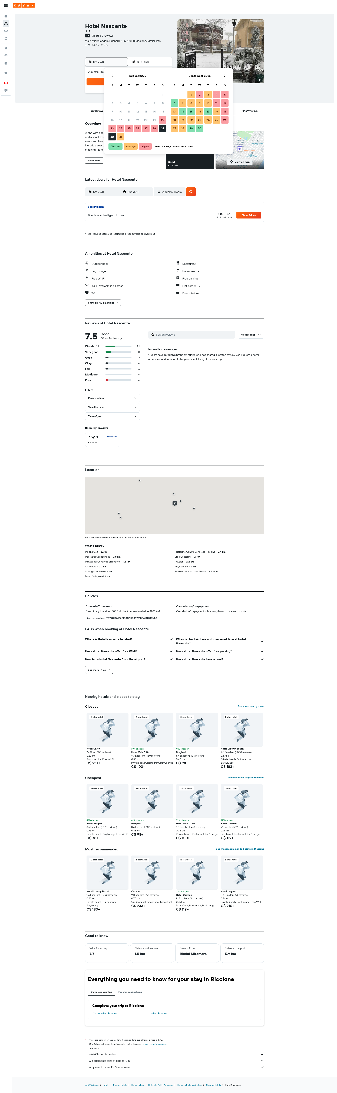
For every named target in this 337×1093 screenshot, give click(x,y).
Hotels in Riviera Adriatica (189, 1085)
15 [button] (162, 111)
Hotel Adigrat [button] (94, 823)
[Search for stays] (6, 23)
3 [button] (120, 103)
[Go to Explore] (6, 48)
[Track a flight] (6, 55)
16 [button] (112, 120)
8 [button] (163, 103)
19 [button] (137, 120)
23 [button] (112, 128)
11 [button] (129, 111)
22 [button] (162, 120)
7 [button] (154, 103)
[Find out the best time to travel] (6, 63)
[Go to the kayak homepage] (24, 5)
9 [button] (112, 111)
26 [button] (137, 128)
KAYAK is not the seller (102, 1054)
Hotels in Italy (137, 1085)
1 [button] (162, 94)
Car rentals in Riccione (105, 1013)
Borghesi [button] (181, 752)
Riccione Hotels (213, 1085)
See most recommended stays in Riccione (240, 848)
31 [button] (120, 137)
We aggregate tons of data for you (110, 1060)
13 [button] (146, 111)
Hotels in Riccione (157, 1013)
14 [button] (154, 111)
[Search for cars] (6, 30)
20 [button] (146, 120)
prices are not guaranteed (155, 1044)
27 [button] (145, 128)
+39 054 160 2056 (96, 45)
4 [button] (129, 103)
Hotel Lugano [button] (228, 891)
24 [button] (120, 128)
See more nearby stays (251, 706)
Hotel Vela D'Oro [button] (140, 752)
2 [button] (112, 103)
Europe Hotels (120, 1085)
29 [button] (162, 128)
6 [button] (146, 103)
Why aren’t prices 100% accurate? (109, 1067)
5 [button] (137, 103)
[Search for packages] (6, 38)
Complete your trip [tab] (101, 992)
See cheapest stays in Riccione (246, 777)
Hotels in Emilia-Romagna (160, 1085)
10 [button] (120, 111)
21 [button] (154, 120)
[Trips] (6, 73)
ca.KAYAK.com (91, 1085)
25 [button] (129, 128)
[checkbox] (102, 439)
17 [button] (120, 120)
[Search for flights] (6, 16)
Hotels (106, 1085)
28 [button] (154, 128)
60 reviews (106, 35)
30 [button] (112, 137)
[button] (6, 5)
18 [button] (129, 120)
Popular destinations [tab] (130, 992)
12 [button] (137, 111)
